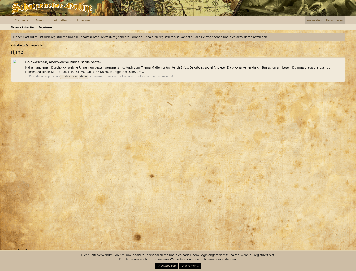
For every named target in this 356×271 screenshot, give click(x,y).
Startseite (21, 20)
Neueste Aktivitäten (23, 27)
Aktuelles (60, 20)
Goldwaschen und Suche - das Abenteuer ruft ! (147, 76)
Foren (39, 20)
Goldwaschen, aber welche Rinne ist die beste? (63, 61)
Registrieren (46, 27)
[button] (47, 20)
